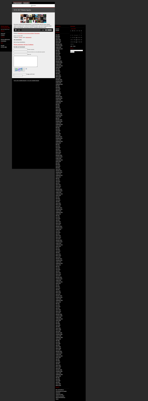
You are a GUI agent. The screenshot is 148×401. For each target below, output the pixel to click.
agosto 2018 (58, 161)
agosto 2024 (58, 67)
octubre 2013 (58, 243)
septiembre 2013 (59, 244)
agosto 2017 (58, 176)
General (20, 37)
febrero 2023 (58, 93)
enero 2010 (58, 312)
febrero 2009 (58, 329)
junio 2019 (58, 145)
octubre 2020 (58, 122)
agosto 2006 (58, 375)
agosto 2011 (58, 283)
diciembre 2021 (59, 113)
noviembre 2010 (59, 297)
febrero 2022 (58, 110)
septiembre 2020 (59, 124)
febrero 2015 (58, 223)
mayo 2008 (58, 343)
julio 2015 (58, 215)
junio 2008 (58, 342)
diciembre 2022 (59, 96)
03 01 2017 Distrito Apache (20, 80)
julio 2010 (58, 303)
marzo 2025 (58, 56)
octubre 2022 (58, 99)
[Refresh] (26, 68)
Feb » (74, 46)
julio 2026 (58, 34)
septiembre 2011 (59, 281)
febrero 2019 (58, 152)
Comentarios (3, 41)
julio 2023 (58, 85)
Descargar (37, 33)
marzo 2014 (58, 235)
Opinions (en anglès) (60, 395)
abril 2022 (58, 107)
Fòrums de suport (59, 394)
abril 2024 (58, 73)
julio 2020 (58, 127)
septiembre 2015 (59, 212)
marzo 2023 (58, 91)
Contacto (3, 35)
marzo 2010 (58, 309)
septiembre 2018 (59, 159)
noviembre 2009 (59, 315)
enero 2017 (58, 187)
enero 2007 (58, 368)
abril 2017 (58, 183)
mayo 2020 (58, 130)
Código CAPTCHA (30, 74)
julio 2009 (58, 321)
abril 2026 (58, 37)
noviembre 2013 (59, 241)
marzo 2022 (58, 108)
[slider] (49, 29)
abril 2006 (58, 382)
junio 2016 (58, 198)
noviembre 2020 (59, 121)
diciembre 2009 (59, 314)
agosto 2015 (58, 213)
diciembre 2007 (59, 351)
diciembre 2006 (59, 369)
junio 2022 (58, 105)
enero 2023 (58, 95)
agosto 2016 (58, 195)
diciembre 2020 (59, 119)
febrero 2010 (58, 311)
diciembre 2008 (59, 332)
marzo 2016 (58, 203)
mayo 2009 (58, 325)
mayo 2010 (58, 306)
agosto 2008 (58, 338)
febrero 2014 (58, 237)
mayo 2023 (58, 88)
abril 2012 (58, 271)
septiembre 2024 (59, 65)
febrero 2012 (58, 274)
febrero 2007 (58, 366)
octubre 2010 (58, 298)
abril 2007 (58, 363)
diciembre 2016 (59, 189)
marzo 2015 (58, 221)
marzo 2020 (58, 133)
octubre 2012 (58, 261)
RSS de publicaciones (5, 39)
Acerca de (3, 33)
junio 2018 (58, 164)
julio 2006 (58, 377)
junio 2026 (58, 36)
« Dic (71, 46)
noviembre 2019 (59, 138)
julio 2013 (58, 247)
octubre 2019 (58, 139)
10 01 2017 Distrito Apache (22, 10)
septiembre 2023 (59, 84)
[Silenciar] (46, 30)
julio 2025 (58, 50)
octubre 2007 (58, 354)
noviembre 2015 (59, 209)
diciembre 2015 (59, 207)
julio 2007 (58, 358)
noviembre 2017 (59, 172)
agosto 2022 (58, 102)
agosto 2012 (58, 264)
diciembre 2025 (59, 44)
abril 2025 (58, 54)
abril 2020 (58, 132)
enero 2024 (58, 78)
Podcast (57, 30)
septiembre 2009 (59, 318)
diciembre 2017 (59, 170)
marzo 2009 (58, 328)
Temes (57, 398)
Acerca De (26, 3)
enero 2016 (58, 206)
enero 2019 (58, 153)
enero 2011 (58, 294)
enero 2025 (58, 59)
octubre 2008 (58, 335)
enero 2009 (58, 331)
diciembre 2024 (59, 61)
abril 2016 (58, 201)
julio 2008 (58, 340)
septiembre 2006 (59, 374)
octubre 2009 (58, 317)
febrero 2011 (58, 292)
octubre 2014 (58, 229)
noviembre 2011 (59, 278)
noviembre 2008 (59, 334)
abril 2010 (58, 308)
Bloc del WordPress (60, 389)
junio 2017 (58, 179)
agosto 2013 (58, 246)
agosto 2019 (58, 142)
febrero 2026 (58, 41)
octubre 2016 (58, 192)
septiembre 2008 (59, 337)
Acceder (2, 45)
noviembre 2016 (59, 190)
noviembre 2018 (59, 156)
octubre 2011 (58, 280)
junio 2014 (58, 230)
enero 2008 (58, 349)
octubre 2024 (58, 64)
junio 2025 (58, 51)
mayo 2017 (58, 181)
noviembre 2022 (59, 98)
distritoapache (28, 37)
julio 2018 (58, 162)
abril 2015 (58, 220)
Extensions (58, 392)
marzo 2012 (58, 272)
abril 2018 (58, 167)
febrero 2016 (58, 204)
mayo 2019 (58, 147)
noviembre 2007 (59, 352)
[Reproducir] (16, 30)
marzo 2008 (58, 346)
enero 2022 (58, 112)
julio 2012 (58, 266)
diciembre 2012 (59, 258)
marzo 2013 (58, 254)
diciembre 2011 (59, 277)
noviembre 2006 (59, 371)
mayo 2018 (58, 166)
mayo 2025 (58, 53)
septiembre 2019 (59, 141)
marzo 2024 (58, 74)
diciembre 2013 (59, 240)
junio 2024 (58, 70)
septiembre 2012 (59, 263)
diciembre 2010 (59, 295)
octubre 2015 (58, 210)
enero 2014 (58, 238)
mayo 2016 (58, 199)
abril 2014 (58, 233)
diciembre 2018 (59, 155)
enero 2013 (58, 257)
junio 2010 (58, 304)
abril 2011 (58, 289)
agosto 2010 (58, 301)
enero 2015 (58, 224)
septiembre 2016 (59, 193)
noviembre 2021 (59, 115)
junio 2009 (58, 323)
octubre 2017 (58, 173)
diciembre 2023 (59, 79)
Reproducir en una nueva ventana (26, 33)
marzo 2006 (58, 383)
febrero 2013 (58, 255)
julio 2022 (58, 104)
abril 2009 (58, 326)
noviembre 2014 (59, 227)
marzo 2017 (58, 184)
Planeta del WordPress (60, 397)
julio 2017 (58, 178)
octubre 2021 (58, 116)
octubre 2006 (58, 372)
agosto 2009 (58, 320)
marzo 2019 (58, 150)
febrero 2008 (58, 348)
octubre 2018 (58, 158)
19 (76, 39)
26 (76, 41)
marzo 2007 (58, 365)
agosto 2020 (58, 125)
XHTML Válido (4, 47)
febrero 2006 (58, 385)
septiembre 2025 (59, 48)
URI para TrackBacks (28, 44)
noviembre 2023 (59, 81)
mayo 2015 (58, 218)
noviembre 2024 (59, 62)
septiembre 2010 (59, 300)
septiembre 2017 (59, 175)
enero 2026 (58, 42)
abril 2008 (58, 345)
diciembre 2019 (59, 136)
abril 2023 (58, 90)
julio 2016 (58, 196)
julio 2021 (58, 118)
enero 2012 (58, 275)
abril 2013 (58, 252)
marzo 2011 (58, 291)
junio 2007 (58, 360)
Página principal (17, 3)
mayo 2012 (58, 269)
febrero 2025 (58, 57)
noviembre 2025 (59, 45)
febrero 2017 (58, 186)
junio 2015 (58, 216)
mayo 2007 (58, 362)
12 (76, 37)
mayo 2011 (58, 287)
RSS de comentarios (18, 44)
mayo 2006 (58, 380)
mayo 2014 (58, 232)
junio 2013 (58, 249)
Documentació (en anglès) (61, 391)
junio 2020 (58, 128)
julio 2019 (58, 144)
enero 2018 (58, 169)
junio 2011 (58, 286)
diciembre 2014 (59, 226)
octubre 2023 (58, 82)
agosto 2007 (58, 357)
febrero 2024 (58, 76)
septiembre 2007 (59, 355)
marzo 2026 (58, 39)
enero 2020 (58, 135)
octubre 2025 (58, 47)
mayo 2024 (58, 71)
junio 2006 (58, 379)
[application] (33, 30)
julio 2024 (58, 68)
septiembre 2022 (59, 101)
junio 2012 (58, 267)
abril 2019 (58, 149)
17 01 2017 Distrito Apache (33, 80)
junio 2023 (58, 87)
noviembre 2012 (59, 260)
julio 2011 (57, 284)
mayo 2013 (58, 250)
